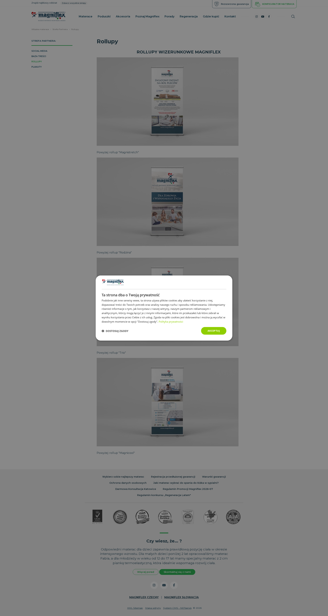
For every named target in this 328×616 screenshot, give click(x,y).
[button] (115, 331)
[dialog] (164, 308)
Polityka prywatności (171, 321)
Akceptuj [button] (214, 330)
